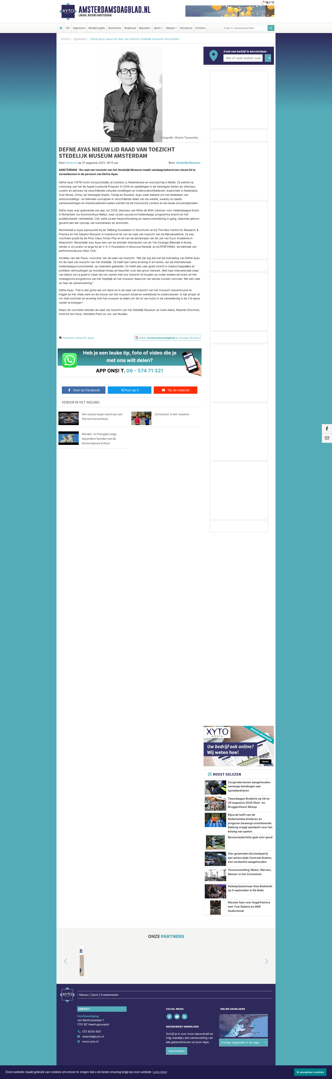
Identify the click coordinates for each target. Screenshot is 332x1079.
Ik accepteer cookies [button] (310, 1072)
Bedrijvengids (97, 28)
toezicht (81, 337)
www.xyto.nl (90, 852)
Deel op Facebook (86, 390)
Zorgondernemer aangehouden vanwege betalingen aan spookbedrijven (249, 597)
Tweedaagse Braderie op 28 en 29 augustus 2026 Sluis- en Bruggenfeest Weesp (249, 613)
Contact (200, 28)
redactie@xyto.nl (93, 847)
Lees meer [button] (160, 1072)
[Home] (61, 28)
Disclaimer (240, 885)
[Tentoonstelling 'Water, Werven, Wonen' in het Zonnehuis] (215, 686)
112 (68, 28)
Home (65, 39)
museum (68, 337)
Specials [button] (144, 28)
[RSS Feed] (184, 827)
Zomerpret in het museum (171, 414)
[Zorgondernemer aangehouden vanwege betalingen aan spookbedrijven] (215, 598)
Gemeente (114, 28)
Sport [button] (157, 28)
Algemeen (79, 28)
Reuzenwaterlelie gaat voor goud (250, 648)
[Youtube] (177, 827)
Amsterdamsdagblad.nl (115, 9)
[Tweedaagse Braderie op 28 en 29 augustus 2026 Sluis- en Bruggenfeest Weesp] (215, 614)
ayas (91, 337)
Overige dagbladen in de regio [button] (240, 853)
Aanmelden (176, 862)
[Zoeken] (271, 28)
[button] (61, 772)
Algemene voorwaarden (217, 885)
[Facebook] (169, 827)
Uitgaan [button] (170, 28)
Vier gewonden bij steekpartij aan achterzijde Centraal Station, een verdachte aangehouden (250, 668)
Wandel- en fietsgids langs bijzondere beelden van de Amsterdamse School (99, 438)
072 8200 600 (91, 842)
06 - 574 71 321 (144, 371)
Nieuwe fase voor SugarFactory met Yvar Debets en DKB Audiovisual (249, 717)
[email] (327, 438)
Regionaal (130, 28)
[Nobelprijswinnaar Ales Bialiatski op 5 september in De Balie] (215, 702)
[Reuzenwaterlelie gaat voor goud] (215, 653)
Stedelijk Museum (188, 162)
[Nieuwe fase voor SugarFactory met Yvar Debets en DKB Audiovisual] (215, 718)
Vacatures (186, 28)
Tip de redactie (178, 390)
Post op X (131, 390)
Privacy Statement (259, 885)
